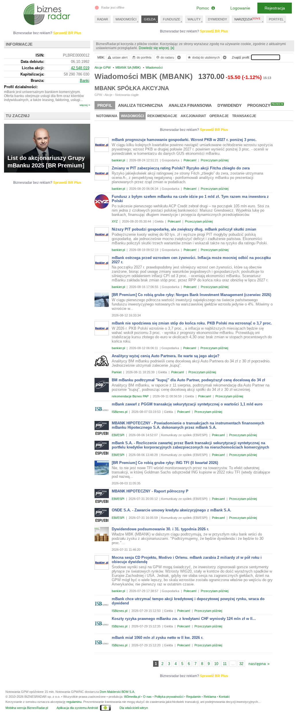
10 (216, 664)
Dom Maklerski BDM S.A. (117, 691)
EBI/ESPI (118, 435)
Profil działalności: (21, 87)
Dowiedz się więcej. (154, 48)
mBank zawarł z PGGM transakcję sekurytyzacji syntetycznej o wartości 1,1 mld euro (187, 404)
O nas (147, 696)
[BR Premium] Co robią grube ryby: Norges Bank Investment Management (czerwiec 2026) (191, 295)
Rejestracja (275, 8)
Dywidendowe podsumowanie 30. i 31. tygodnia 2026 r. (160, 529)
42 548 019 (80, 68)
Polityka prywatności (169, 696)
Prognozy (265, 105)
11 (225, 664)
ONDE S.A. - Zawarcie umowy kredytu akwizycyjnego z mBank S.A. (171, 510)
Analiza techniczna (140, 105)
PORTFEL (276, 19)
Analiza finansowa (190, 105)
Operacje (219, 116)
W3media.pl (132, 696)
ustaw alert (120, 57)
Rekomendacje (162, 116)
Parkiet (117, 372)
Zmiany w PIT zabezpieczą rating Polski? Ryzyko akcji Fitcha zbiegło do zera (181, 168)
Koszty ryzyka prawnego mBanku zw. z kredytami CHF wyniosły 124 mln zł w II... (184, 618)
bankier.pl (118, 160)
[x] (172, 48)
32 (241, 664)
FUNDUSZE (171, 19)
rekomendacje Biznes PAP (130, 396)
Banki (84, 80)
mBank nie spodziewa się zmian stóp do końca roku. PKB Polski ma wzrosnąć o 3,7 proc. (192, 323)
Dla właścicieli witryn (133, 708)
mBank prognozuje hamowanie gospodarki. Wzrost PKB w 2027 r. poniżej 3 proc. (184, 140)
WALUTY (194, 19)
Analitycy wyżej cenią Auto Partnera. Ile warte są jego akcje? (165, 356)
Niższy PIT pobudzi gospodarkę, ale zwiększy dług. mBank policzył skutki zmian (184, 229)
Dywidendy (229, 105)
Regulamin (193, 696)
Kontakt (224, 696)
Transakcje (244, 116)
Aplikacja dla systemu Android (77, 708)
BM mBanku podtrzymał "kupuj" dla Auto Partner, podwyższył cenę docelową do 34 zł (188, 380)
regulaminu (74, 701)
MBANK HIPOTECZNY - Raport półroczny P (150, 491)
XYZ (115, 221)
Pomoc (203, 8)
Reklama (210, 696)
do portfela (144, 57)
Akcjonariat (193, 116)
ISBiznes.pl (119, 411)
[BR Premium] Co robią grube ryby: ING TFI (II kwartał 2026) (165, 463)
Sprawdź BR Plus (214, 31)
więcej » (85, 105)
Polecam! (190, 160)
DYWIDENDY (217, 19)
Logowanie (240, 8)
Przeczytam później (214, 160)
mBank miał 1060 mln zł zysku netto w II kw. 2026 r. (157, 637)
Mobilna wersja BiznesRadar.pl (26, 708)
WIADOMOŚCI (125, 19)
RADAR (102, 19)
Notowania (106, 116)
